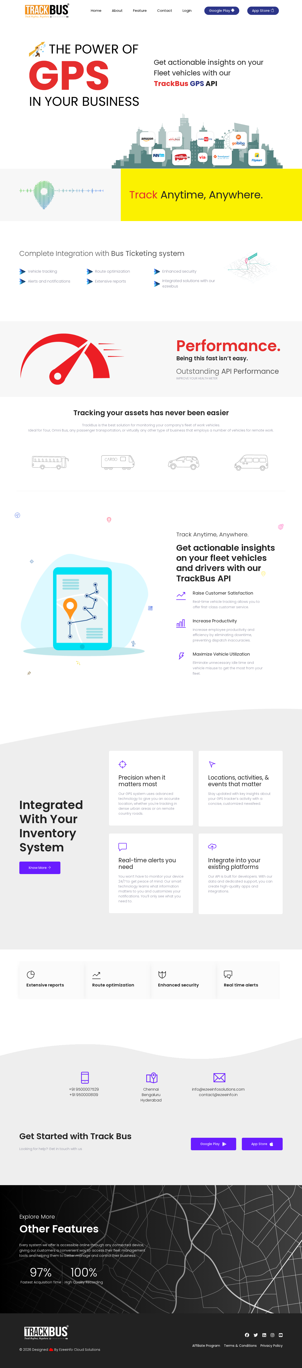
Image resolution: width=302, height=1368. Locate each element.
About (117, 10)
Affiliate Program (206, 1345)
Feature (140, 10)
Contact (164, 10)
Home (96, 10)
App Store (261, 10)
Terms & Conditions (240, 1345)
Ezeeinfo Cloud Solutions (79, 1349)
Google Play (220, 10)
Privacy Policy (271, 1345)
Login (187, 10)
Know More (38, 867)
